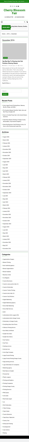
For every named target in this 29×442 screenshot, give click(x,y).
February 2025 (6, 177)
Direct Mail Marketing (8, 305)
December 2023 (7, 214)
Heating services (7, 346)
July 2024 (5, 196)
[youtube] (18, 6)
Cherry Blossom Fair (14, 11)
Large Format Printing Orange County (12, 358)
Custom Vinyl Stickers (8, 296)
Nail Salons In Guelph (8, 371)
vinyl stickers (6, 430)
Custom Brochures (7, 281)
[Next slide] (27, 1)
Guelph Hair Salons (8, 336)
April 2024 (5, 202)
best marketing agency (8, 265)
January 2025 (6, 180)
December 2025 (7, 149)
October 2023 (6, 220)
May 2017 (5, 245)
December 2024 (7, 183)
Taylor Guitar (6, 411)
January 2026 (6, 146)
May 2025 (5, 168)
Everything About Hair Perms (10, 324)
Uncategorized (6, 426)
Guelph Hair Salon (7, 333)
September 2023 (7, 223)
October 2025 (6, 155)
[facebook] (10, 6)
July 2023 (5, 230)
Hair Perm (5, 343)
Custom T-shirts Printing (9, 290)
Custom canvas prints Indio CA (10, 284)
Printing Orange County (8, 386)
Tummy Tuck (6, 420)
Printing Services (7, 389)
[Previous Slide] (25, 1)
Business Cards (7, 274)
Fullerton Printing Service (9, 327)
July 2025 (5, 165)
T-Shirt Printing (6, 408)
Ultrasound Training (8, 423)
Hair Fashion (6, 340)
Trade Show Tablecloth (8, 417)
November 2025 (7, 152)
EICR (4, 312)
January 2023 (6, 239)
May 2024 (5, 199)
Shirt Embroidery (7, 405)
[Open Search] (24, 22)
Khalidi (5, 65)
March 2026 (6, 140)
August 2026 (6, 137)
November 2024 (7, 186)
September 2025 (7, 158)
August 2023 (6, 227)
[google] (16, 6)
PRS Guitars (6, 392)
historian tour (6, 349)
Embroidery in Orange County (10, 321)
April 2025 (5, 171)
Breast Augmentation (8, 268)
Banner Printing (7, 262)
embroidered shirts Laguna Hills (11, 315)
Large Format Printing (8, 355)
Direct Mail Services (8, 309)
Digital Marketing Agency (9, 302)
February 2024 (6, 208)
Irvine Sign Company (8, 352)
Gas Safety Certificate (8, 330)
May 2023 (5, 233)
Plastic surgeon (7, 377)
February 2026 (6, 143)
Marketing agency (7, 368)
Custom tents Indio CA (8, 293)
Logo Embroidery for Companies (11, 364)
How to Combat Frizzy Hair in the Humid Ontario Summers (14, 1)
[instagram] (12, 6)
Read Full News (5, 83)
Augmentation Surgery (8, 259)
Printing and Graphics (8, 380)
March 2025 (6, 174)
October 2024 (6, 189)
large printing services (8, 361)
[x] (14, 6)
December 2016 (7, 248)
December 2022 (7, 242)
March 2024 (6, 205)
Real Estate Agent (7, 399)
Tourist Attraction (7, 414)
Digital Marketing (7, 299)
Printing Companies (8, 383)
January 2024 (6, 211)
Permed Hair (6, 374)
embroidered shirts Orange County (11, 318)
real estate (5, 395)
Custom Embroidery (8, 287)
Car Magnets (6, 278)
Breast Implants (7, 271)
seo (4, 402)
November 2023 (7, 217)
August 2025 (6, 161)
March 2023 (6, 236)
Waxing (5, 58)
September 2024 (7, 192)
